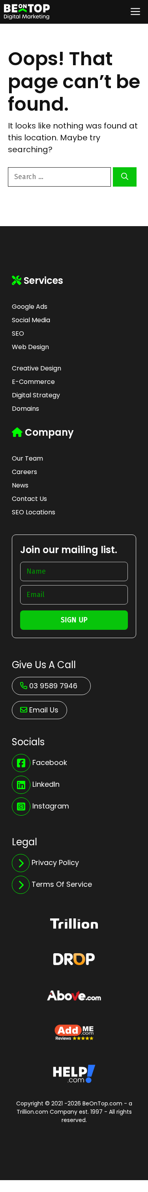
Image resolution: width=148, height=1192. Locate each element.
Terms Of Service (62, 884)
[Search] (125, 177)
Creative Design (36, 368)
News (20, 485)
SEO (18, 333)
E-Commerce (33, 381)
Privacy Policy (55, 862)
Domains (25, 408)
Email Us (43, 710)
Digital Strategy (36, 395)
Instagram (50, 806)
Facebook (49, 762)
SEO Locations (33, 512)
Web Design (30, 346)
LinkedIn (46, 784)
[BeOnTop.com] (27, 12)
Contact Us (29, 498)
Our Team (27, 458)
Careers (24, 471)
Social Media (31, 320)
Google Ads (29, 306)
